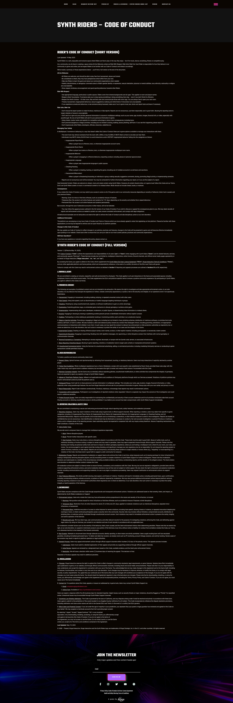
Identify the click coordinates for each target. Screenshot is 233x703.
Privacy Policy (104, 691)
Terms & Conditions (124, 693)
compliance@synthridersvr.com (77, 586)
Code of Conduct (113, 691)
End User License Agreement (125, 691)
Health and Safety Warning (111, 693)
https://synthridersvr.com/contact (90, 590)
